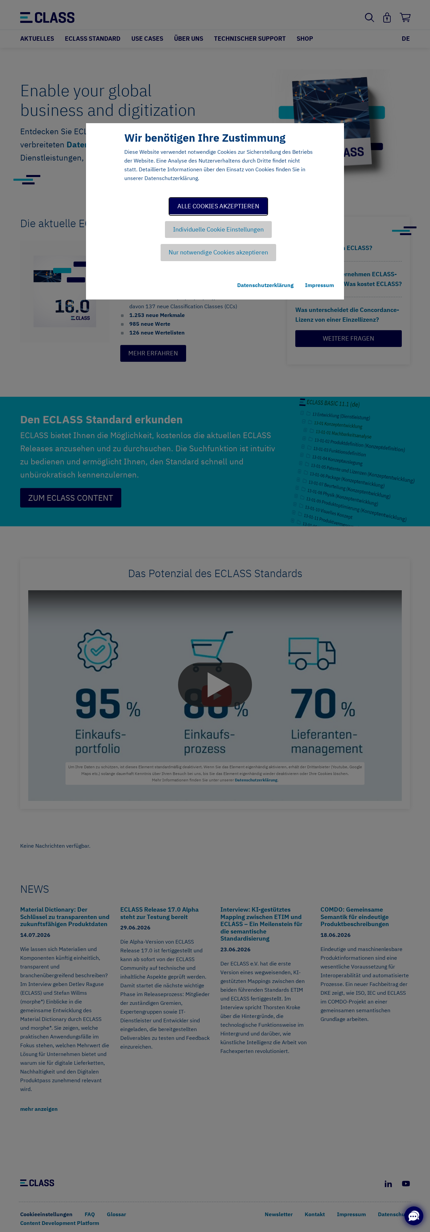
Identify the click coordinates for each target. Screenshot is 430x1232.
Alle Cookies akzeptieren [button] (218, 206)
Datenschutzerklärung (265, 285)
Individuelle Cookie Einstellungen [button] (218, 229)
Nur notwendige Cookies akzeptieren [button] (218, 252)
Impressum (319, 285)
